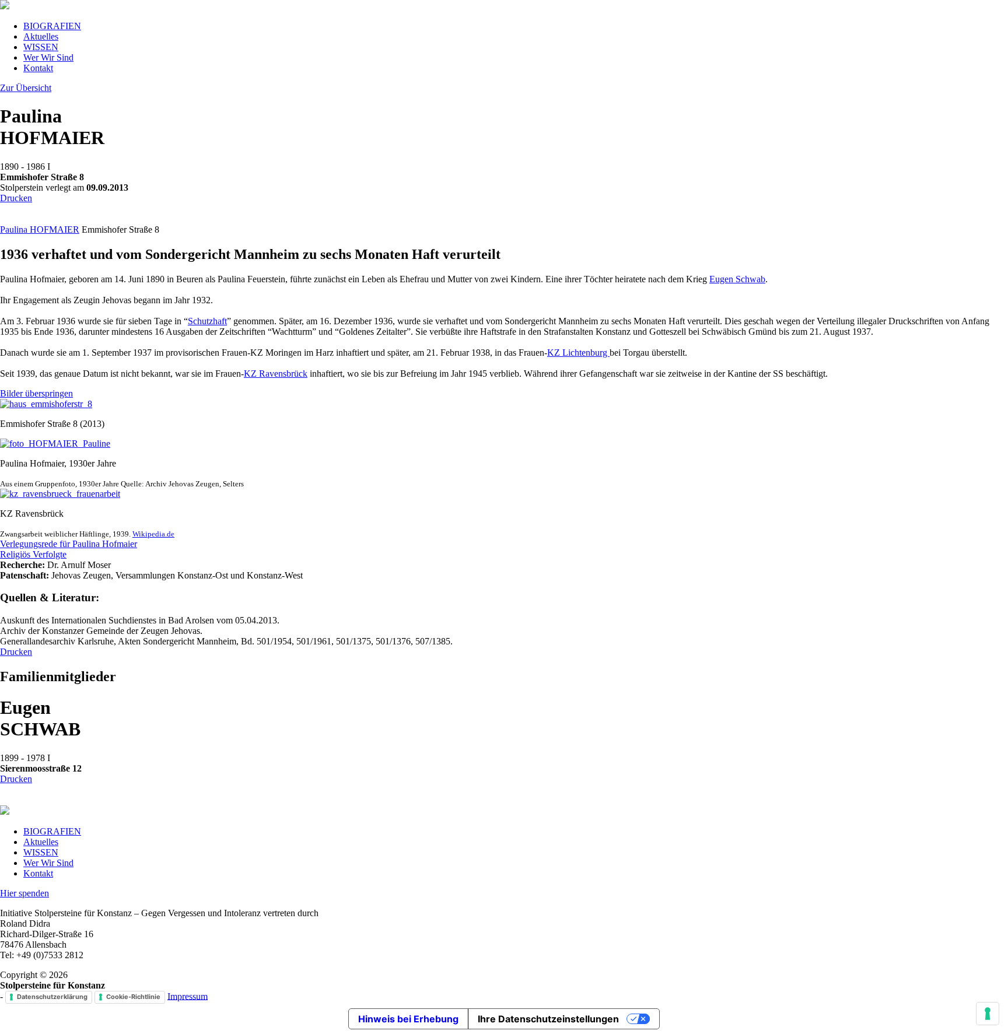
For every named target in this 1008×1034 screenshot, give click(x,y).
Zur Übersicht (25, 88)
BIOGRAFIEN (52, 26)
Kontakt (38, 68)
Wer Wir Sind (48, 57)
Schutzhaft (207, 321)
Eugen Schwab (737, 279)
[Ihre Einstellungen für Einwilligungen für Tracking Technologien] (988, 1014)
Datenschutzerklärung (52, 997)
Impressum (187, 996)
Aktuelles (40, 36)
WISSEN (40, 47)
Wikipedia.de (153, 534)
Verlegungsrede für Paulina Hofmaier (68, 544)
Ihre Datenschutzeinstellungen (548, 1019)
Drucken (16, 198)
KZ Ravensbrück (275, 373)
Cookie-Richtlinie (133, 997)
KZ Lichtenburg (578, 352)
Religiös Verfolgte (33, 554)
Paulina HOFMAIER (39, 229)
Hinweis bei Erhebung (408, 1019)
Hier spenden (24, 893)
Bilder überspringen (36, 393)
